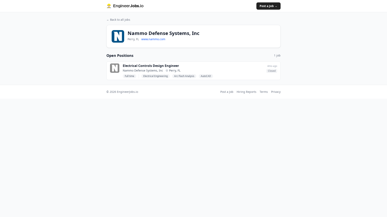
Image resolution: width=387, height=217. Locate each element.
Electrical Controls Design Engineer (151, 65)
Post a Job (226, 92)
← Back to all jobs (118, 19)
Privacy (276, 92)
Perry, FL (174, 70)
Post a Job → (268, 6)
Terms (264, 92)
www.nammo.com (153, 39)
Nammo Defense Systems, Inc (143, 70)
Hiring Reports (246, 92)
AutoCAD (206, 76)
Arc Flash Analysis (184, 76)
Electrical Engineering (155, 76)
